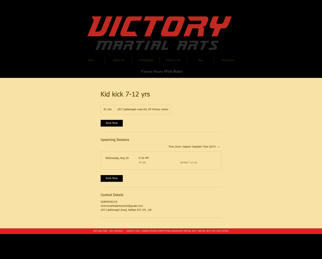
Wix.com (183, 238)
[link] (112, 123)
